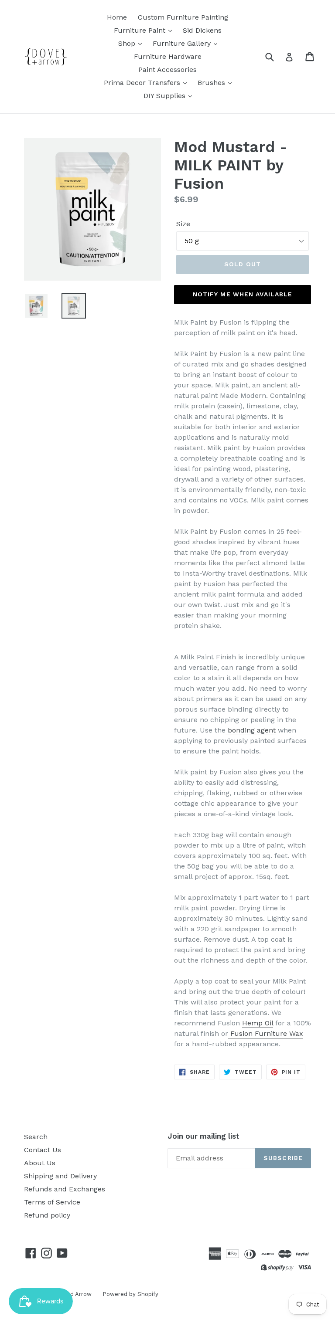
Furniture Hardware (168, 56)
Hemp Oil (257, 1023)
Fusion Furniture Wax (265, 1033)
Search (36, 1137)
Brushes (212, 82)
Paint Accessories (167, 69)
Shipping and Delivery (60, 1176)
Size (183, 224)
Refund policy (47, 1215)
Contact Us (42, 1150)
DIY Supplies (166, 96)
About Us (39, 1163)
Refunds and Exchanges (64, 1189)
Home (117, 17)
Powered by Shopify (130, 1294)
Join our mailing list (203, 1136)
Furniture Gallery (183, 43)
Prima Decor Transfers (143, 82)
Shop (127, 43)
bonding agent (251, 730)
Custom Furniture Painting (183, 17)
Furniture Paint (141, 30)
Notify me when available (243, 294)
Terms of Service (52, 1202)
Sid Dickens (202, 30)
